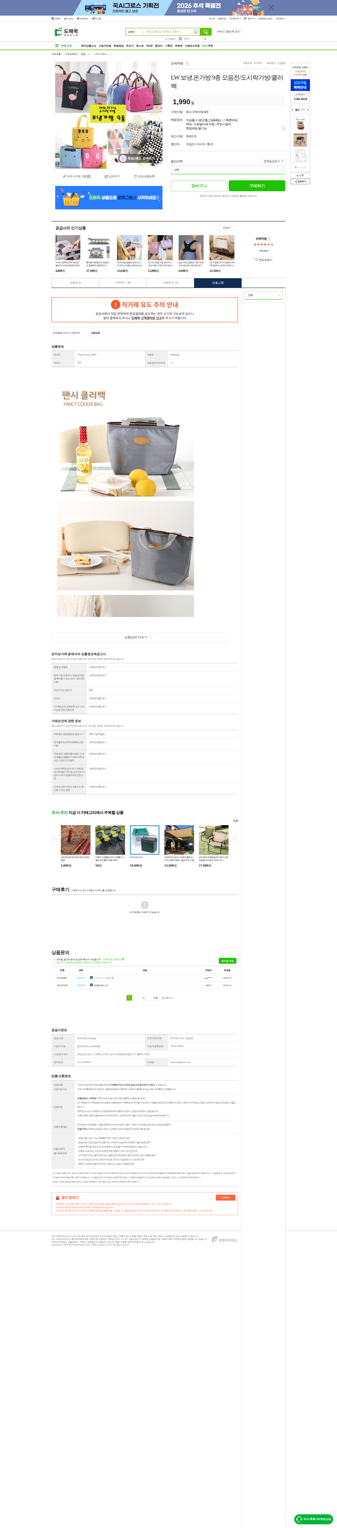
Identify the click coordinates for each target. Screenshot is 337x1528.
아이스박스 (101, 54)
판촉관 (179, 45)
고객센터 (280, 18)
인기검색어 (170, 39)
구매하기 (257, 186)
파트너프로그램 (76, 176)
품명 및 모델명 (60, 667)
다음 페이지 (304, 167)
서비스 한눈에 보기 (228, 31)
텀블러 (187, 38)
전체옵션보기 (272, 161)
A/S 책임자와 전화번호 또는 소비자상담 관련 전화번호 (69, 708)
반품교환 (218, 282)
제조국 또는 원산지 (63, 690)
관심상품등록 (146, 176)
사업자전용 (105, 45)
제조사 (57, 363)
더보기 (227, 227)
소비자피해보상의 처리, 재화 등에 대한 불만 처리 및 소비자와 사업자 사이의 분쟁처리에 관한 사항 (69, 773)
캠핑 (83, 54)
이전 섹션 (292, 110)
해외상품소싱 (88, 45)
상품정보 (75, 282)
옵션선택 (177, 161)
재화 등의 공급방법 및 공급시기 (68, 734)
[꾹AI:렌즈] (196, 32)
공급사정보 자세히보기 (269, 239)
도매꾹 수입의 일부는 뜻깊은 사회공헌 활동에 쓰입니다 (228, 196)
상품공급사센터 (265, 18)
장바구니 (251, 18)
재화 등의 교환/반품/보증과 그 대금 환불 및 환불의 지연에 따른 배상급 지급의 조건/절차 (69, 757)
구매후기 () (123, 282)
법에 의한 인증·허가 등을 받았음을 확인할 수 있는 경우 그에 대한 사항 (69, 678)
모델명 (150, 354)
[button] (235, 839)
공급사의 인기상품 (70, 228)
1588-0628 (300, 99)
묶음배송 (119, 45)
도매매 (57, 18)
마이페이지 (234, 18)
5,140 (280, 63)
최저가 (130, 45)
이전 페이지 (301, 167)
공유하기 (114, 176)
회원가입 (222, 18)
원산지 (57, 354)
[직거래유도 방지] (144, 309)
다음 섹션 (308, 110)
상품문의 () (170, 282)
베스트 (140, 45)
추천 (207, 45)
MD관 (149, 45)
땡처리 (159, 45)
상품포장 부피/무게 (156, 363)
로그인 (212, 18)
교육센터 (84, 18)
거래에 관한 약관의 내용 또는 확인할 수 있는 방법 (69, 788)
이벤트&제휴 (192, 45)
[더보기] (302, 109)
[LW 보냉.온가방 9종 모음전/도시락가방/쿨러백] (108, 115)
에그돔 (98, 18)
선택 (176, 169)
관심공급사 (265, 259)
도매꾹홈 (56, 54)
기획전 (169, 45)
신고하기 (225, 1197)
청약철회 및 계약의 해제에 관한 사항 (68, 744)
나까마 (70, 19)
